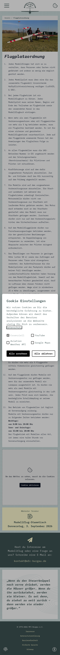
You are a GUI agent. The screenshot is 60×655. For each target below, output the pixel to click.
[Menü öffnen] (6, 5)
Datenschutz (14, 327)
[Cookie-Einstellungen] (5, 649)
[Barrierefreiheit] (54, 649)
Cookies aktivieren (30, 485)
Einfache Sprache (30, 645)
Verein (7, 18)
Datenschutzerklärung (30, 636)
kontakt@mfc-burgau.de (30, 561)
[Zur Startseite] (30, 8)
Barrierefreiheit (30, 640)
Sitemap (30, 649)
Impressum (30, 631)
